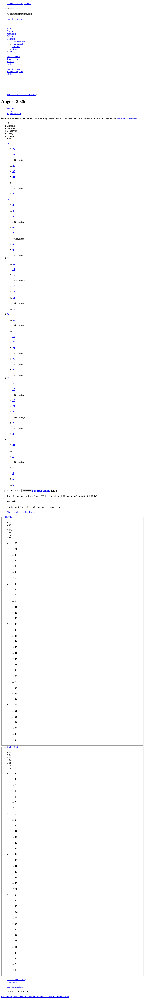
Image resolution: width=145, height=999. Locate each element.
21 (13, 348)
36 (8, 439)
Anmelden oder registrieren (19, 3)
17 (13, 319)
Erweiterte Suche (14, 19)
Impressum (12, 982)
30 (13, 171)
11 (13, 269)
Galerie (10, 36)
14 (13, 291)
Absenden (27, 491)
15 (13, 297)
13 (13, 286)
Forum (10, 31)
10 (13, 263)
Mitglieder (11, 34)
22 (13, 359)
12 (13, 275)
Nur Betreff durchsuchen (21, 14)
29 (13, 165)
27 (13, 148)
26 (13, 400)
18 (13, 330)
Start (9, 28)
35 (8, 378)
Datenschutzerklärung (16, 979)
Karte (9, 51)
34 (8, 314)
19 (13, 336)
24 (13, 383)
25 (13, 389)
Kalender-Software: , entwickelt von (35, 996)
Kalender (11, 39)
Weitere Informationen (127, 118)
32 (8, 199)
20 (13, 342)
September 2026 (11, 747)
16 (13, 308)
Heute (9, 111)
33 (8, 258)
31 (8, 143)
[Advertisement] (52, 84)
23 (13, 370)
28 (13, 154)
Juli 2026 (8, 517)
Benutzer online (41, 490)
